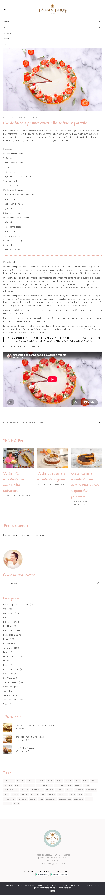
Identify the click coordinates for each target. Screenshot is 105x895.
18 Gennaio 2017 (21, 729)
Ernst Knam (8, 626)
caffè (85, 781)
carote (18, 785)
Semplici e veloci (11, 682)
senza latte (78, 799)
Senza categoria (10, 687)
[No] (102, 888)
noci (43, 794)
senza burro (51, 799)
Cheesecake (9, 613)
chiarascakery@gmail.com (52, 863)
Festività (7, 639)
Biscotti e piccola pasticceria (16, 604)
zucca (16, 804)
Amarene (20, 781)
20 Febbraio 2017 (22, 751)
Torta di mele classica (24, 748)
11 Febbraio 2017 (22, 740)
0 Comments (8, 423)
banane (59, 781)
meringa (15, 794)
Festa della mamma (12, 635)
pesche (88, 794)
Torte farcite (8, 695)
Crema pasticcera (11, 790)
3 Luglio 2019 (9, 117)
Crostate (34, 117)
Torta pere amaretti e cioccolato (29, 737)
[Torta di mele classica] (7, 749)
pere (80, 794)
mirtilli (24, 794)
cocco (77, 785)
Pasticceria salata (11, 669)
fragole (23, 423)
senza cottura (65, 799)
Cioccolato (28, 785)
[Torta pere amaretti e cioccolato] (7, 738)
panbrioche (62, 794)
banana (50, 781)
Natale (6, 661)
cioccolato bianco (44, 785)
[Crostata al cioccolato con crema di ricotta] (7, 727)
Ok (52, 891)
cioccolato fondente (63, 785)
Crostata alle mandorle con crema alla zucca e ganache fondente (85, 485)
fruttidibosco (37, 790)
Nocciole (34, 794)
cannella (8, 785)
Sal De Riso (8, 674)
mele (6, 794)
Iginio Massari (9, 648)
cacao (77, 781)
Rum (41, 799)
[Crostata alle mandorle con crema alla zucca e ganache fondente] (86, 458)
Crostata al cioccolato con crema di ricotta (35, 725)
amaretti (30, 781)
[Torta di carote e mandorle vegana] (52, 458)
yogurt (7, 804)
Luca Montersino (10, 656)
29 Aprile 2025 (9, 496)
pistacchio (22, 799)
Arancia (41, 781)
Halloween (8, 643)
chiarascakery (22, 117)
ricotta (33, 799)
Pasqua (6, 665)
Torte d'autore (9, 691)
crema (86, 785)
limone (68, 790)
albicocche (9, 781)
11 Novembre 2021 (79, 501)
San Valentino (9, 678)
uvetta (89, 799)
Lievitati (6, 652)
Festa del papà (10, 630)
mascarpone (91, 790)
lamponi (59, 790)
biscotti (68, 781)
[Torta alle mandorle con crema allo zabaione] (18, 458)
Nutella (52, 794)
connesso (18, 535)
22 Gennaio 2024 (44, 484)
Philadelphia (9, 799)
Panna (73, 794)
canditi (94, 781)
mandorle (32, 423)
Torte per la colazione (13, 700)
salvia (40, 423)
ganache (49, 790)
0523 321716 (52, 860)
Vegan (6, 704)
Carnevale (7, 609)
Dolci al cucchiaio (11, 622)
